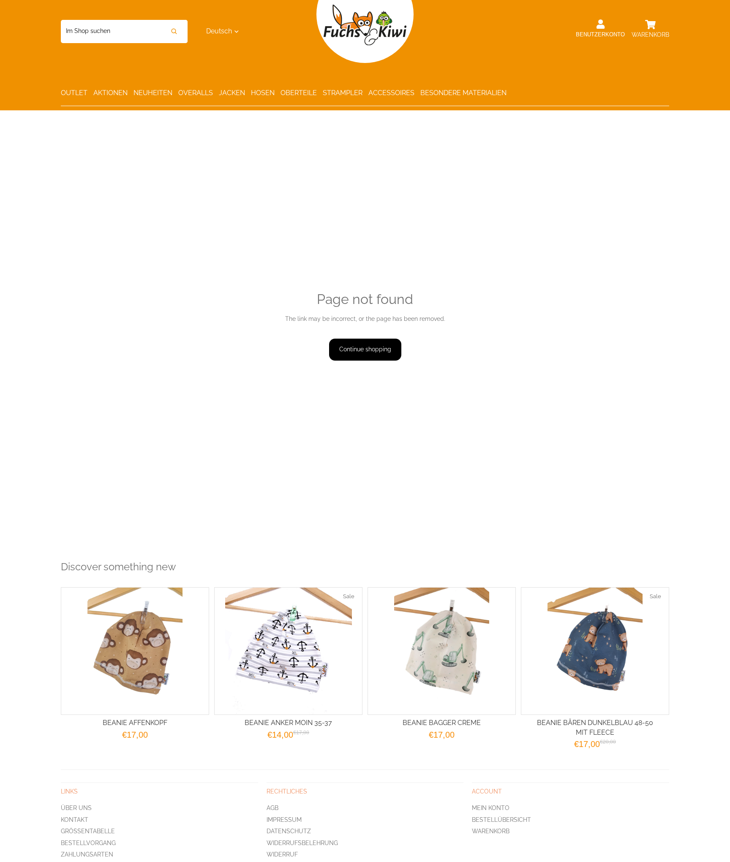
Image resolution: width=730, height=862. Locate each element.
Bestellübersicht (501, 819)
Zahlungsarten (87, 854)
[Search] (174, 31)
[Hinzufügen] (349, 701)
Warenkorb (490, 831)
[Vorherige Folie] (385, 651)
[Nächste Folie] (498, 651)
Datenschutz (289, 831)
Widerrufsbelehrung (302, 843)
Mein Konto (490, 808)
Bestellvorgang (88, 843)
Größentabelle (88, 831)
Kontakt (74, 819)
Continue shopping (365, 349)
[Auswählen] (195, 701)
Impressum (284, 819)
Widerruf (282, 854)
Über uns (76, 808)
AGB (272, 808)
